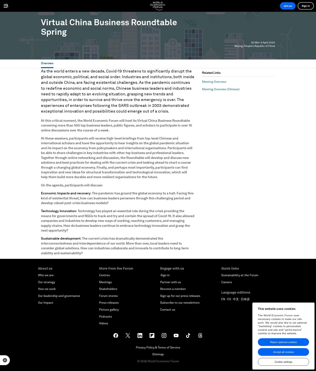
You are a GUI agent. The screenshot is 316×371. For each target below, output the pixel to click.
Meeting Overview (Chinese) (221, 89)
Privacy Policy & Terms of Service (158, 347)
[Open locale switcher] (5, 360)
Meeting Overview (214, 81)
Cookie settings (283, 361)
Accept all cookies (283, 352)
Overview (47, 63)
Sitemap (158, 354)
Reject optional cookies (283, 342)
